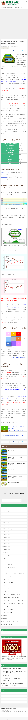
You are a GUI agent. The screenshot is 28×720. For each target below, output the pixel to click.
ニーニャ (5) (6, 588)
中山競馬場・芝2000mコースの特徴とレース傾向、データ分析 (16, 464)
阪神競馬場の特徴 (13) (7, 546)
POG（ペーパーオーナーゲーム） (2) (10, 621)
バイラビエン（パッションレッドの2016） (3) (13, 600)
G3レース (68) (5, 519)
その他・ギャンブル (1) (7, 624)
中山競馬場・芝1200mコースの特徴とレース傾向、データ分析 (16, 451)
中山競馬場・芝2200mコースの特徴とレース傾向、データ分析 (16, 458)
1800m (17, 426)
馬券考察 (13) (5, 552)
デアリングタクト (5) (8, 570)
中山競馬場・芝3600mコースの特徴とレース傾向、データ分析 (16, 477)
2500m (9, 428)
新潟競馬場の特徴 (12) (7, 528)
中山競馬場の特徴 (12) (7, 537)
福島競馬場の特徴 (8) (6, 531)
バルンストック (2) (8, 585)
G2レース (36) (5, 516)
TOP (9, 708)
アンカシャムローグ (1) (8, 582)
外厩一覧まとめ (5, 675)
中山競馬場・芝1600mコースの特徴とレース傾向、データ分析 (16, 470)
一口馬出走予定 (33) (8, 564)
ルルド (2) (6, 606)
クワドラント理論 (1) (6, 555)
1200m (9, 426)
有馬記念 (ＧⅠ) (5, 172)
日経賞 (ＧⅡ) (4, 177)
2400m (17, 430)
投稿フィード (5, 695)
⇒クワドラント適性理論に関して (19, 357)
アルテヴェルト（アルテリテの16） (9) (12, 594)
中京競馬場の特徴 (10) (7, 540)
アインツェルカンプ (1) (8, 609)
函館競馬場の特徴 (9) (6, 525)
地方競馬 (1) (5, 618)
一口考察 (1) (6, 561)
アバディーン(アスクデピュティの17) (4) (12, 597)
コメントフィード (6, 698)
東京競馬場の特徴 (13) (7, 534)
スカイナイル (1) (7, 576)
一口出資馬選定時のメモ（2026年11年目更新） (12, 668)
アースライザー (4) (8, 579)
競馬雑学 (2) (5, 507)
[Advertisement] (14, 23)
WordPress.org (5, 701)
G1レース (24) (5, 514)
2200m (24, 426)
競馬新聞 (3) (5, 615)
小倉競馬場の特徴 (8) (6, 549)
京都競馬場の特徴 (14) (7, 543)
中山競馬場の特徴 (5, 48)
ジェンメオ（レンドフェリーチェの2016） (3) (13, 603)
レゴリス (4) (6, 591)
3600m (13, 428)
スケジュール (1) (5, 511)
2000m (21, 426)
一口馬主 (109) (5, 558)
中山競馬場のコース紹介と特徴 (13, 482)
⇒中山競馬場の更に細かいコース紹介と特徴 (12, 435)
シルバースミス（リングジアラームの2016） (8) (14, 573)
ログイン (4, 693)
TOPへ (21, 719)
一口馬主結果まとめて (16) (9, 567)
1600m (13, 426)
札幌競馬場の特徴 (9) (6, 522)
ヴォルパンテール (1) (8, 612)
